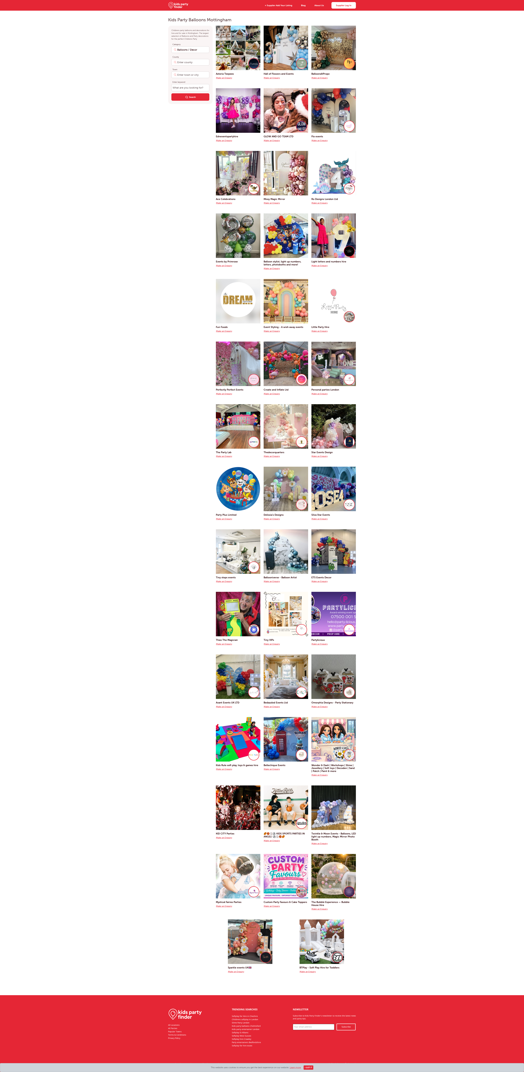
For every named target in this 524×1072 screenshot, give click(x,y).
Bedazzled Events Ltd (276, 702)
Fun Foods (222, 327)
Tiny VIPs (269, 639)
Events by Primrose (227, 261)
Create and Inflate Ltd (276, 389)
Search (192, 97)
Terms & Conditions (177, 1035)
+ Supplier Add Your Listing (278, 5)
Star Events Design (322, 452)
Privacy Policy (174, 1038)
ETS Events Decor (321, 577)
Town (174, 69)
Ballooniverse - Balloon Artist (280, 577)
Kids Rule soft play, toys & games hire (237, 765)
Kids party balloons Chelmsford (246, 1026)
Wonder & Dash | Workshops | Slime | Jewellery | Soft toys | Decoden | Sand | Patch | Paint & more (333, 768)
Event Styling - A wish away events (283, 327)
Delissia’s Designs (274, 514)
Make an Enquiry (224, 77)
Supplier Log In (343, 5)
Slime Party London (240, 1023)
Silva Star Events (320, 514)
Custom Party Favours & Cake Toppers (285, 902)
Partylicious (318, 639)
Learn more (295, 1067)
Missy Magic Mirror (274, 199)
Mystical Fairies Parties (228, 902)
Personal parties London (325, 389)
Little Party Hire (320, 327)
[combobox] (190, 49)
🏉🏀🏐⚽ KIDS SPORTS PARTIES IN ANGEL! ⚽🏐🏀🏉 (284, 835)
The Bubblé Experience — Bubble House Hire (330, 903)
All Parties (172, 1028)
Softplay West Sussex (241, 1036)
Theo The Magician (227, 639)
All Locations (174, 1025)
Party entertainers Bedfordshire (246, 1042)
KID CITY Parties (225, 833)
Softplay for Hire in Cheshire (245, 1016)
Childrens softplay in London (245, 1020)
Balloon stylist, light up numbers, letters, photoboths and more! (282, 263)
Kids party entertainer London (245, 1029)
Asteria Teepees (225, 73)
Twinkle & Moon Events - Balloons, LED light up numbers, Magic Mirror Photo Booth (333, 836)
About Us (319, 5)
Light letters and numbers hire (328, 261)
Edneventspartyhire (227, 136)
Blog (303, 5)
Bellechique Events (274, 765)
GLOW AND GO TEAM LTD (278, 136)
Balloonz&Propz (320, 73)
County (175, 57)
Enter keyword (178, 82)
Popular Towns (175, 1032)
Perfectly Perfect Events (229, 389)
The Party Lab (223, 452)
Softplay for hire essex (242, 1046)
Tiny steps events (226, 577)
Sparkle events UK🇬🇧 (239, 967)
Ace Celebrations (225, 199)
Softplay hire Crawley (241, 1039)
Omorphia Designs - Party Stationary (332, 702)
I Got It (308, 1067)
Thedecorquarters (274, 452)
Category (176, 44)
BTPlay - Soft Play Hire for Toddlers (319, 967)
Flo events (317, 136)
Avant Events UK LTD (227, 702)
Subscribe (346, 1027)
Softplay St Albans (240, 1033)
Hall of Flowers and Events (279, 73)
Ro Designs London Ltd (324, 199)
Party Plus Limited (226, 514)
